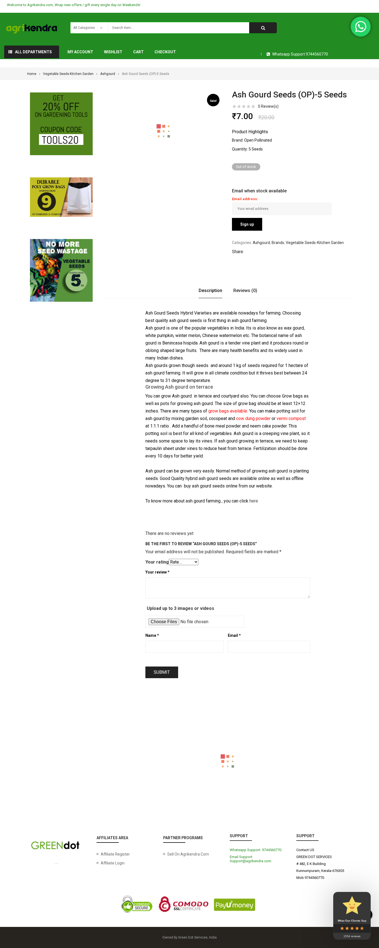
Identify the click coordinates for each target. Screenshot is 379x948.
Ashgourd (107, 74)
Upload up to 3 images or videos (180, 608)
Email (234, 635)
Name (152, 635)
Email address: (245, 199)
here (253, 501)
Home (31, 74)
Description (210, 290)
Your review (157, 572)
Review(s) (268, 106)
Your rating (157, 562)
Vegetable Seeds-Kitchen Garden (68, 74)
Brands (278, 242)
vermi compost (291, 418)
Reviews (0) (245, 290)
